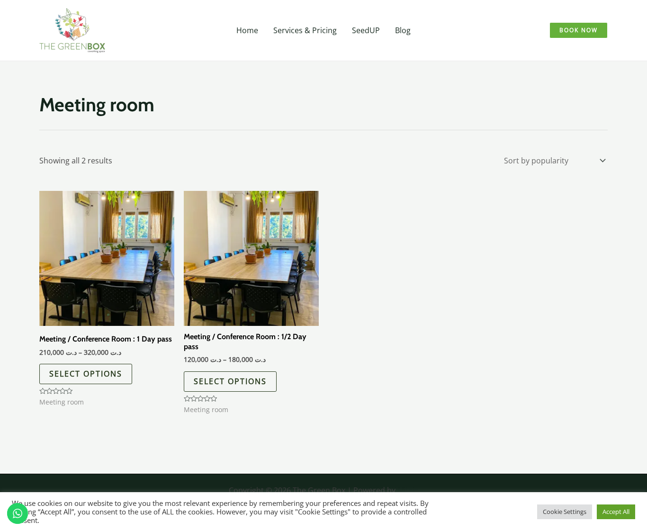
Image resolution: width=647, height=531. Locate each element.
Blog (403, 30)
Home (247, 30)
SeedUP (366, 30)
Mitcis (407, 490)
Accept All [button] (615, 511)
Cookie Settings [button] (564, 511)
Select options (85, 374)
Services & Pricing (305, 30)
